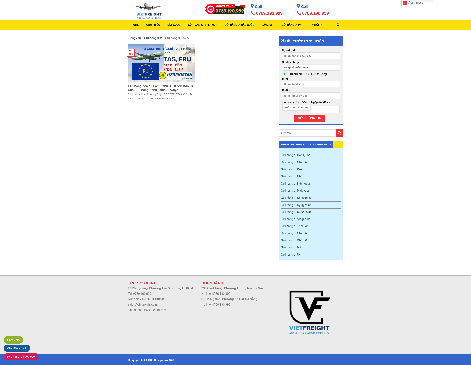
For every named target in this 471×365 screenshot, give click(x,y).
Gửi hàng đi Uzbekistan (296, 212)
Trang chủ (134, 38)
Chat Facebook (17, 348)
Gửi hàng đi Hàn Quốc (239, 25)
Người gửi (288, 50)
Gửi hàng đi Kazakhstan (296, 197)
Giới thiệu (153, 25)
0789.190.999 (269, 13)
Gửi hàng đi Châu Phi (295, 240)
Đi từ (285, 78)
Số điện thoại (290, 62)
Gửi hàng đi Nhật (292, 176)
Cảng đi (267, 25)
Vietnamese (415, 2)
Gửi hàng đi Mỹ (291, 247)
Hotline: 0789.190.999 (21, 356)
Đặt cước (174, 25)
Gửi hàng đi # (291, 25)
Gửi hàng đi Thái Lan (295, 226)
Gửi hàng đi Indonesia (295, 183)
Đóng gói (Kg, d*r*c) (294, 101)
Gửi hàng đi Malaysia (202, 25)
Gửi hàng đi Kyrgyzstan (296, 205)
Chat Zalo (13, 339)
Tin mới (314, 25)
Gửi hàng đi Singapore (296, 219)
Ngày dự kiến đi (321, 102)
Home (135, 25)
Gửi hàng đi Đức (292, 169)
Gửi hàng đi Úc (291, 254)
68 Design (156, 360)
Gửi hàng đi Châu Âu (295, 162)
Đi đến (286, 90)
